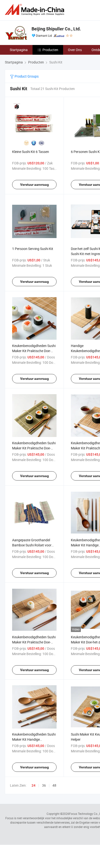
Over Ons (75, 49)
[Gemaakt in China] (35, 9)
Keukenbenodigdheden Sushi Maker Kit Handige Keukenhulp (34, 739)
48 (54, 785)
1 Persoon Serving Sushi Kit (32, 248)
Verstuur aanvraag (34, 185)
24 (33, 785)
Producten (50, 49)
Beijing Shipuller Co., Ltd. (56, 28)
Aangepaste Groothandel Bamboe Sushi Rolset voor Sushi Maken (31, 545)
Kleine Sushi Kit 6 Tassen (30, 151)
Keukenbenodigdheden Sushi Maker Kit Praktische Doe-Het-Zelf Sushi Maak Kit (34, 350)
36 (44, 785)
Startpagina (19, 49)
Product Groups (26, 76)
